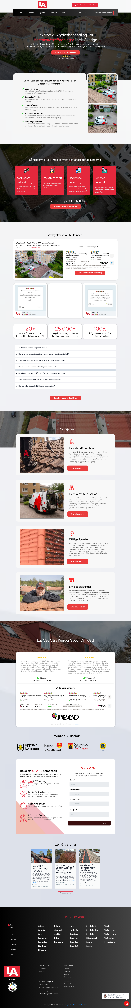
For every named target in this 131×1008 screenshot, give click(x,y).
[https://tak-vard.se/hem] (42, 4)
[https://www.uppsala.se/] (28, 747)
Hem (20, 13)
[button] (105, 823)
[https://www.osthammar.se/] (78, 747)
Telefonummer (75, 790)
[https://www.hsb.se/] (103, 747)
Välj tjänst (73, 810)
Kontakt (54, 13)
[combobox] (89, 814)
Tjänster (42, 13)
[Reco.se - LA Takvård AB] (12, 987)
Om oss (31, 13)
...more (34, 882)
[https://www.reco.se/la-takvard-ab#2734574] (65, 716)
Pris (63, 13)
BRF (12, 954)
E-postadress (75, 799)
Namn (72, 780)
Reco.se (77, 724)
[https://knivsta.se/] (53, 747)
